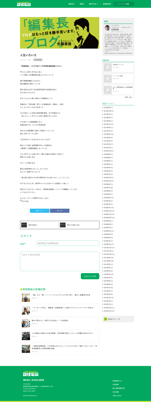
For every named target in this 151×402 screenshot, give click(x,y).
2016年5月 (107, 268)
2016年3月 (107, 274)
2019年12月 (107, 177)
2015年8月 (107, 284)
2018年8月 (107, 224)
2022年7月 (107, 114)
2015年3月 (107, 297)
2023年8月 (107, 107)
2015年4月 (107, 294)
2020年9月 (107, 154)
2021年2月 (107, 144)
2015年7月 (107, 287)
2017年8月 (107, 261)
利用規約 (116, 384)
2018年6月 (107, 231)
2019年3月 (107, 201)
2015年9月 (107, 281)
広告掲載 (116, 392)
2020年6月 (107, 161)
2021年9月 (107, 127)
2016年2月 (107, 278)
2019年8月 (107, 184)
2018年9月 (107, 221)
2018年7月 (107, 227)
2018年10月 (107, 217)
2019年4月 (107, 198)
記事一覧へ (129, 97)
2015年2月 (107, 301)
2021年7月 (107, 131)
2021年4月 (107, 141)
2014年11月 (107, 311)
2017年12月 (107, 248)
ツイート (40, 211)
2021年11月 (107, 124)
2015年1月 (107, 304)
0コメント (39, 60)
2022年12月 (107, 111)
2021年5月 (107, 138)
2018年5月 (107, 234)
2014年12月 (107, 308)
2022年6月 (107, 117)
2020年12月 (107, 151)
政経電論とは (117, 381)
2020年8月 (107, 157)
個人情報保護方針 (119, 388)
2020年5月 (107, 164)
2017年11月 (107, 251)
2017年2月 (107, 264)
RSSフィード (114, 318)
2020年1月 (107, 174)
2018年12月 (107, 211)
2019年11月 (107, 181)
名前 (23, 244)
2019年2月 (107, 204)
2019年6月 (107, 191)
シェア (60, 211)
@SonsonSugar (114, 50)
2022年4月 (107, 121)
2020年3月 (107, 171)
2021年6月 (107, 134)
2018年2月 (107, 241)
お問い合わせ (117, 395)
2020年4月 (107, 167)
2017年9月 (107, 258)
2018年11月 (107, 214)
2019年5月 (107, 194)
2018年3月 (107, 237)
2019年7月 (107, 188)
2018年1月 (107, 244)
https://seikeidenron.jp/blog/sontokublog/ (118, 53)
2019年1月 (107, 208)
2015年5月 (107, 291)
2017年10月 (107, 254)
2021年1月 (107, 147)
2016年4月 (107, 271)
